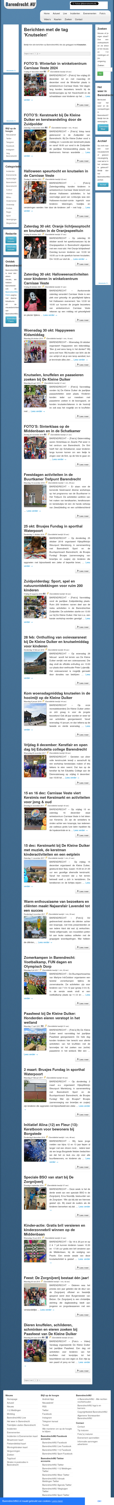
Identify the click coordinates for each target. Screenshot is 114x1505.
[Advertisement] (16, 47)
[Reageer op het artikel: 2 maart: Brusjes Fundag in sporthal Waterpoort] (44, 1077)
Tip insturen (83, 1430)
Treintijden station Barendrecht (21, 1424)
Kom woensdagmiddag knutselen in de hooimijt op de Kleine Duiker (57, 695)
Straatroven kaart (15, 1439)
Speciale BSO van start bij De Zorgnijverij (48, 1179)
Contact (78, 19)
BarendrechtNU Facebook (54, 1442)
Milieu (8, 197)
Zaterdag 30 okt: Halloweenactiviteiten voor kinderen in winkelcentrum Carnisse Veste (56, 278)
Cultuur (9, 189)
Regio (8, 212)
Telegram (10, 142)
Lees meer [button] (57, 1501)
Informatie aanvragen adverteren (87, 1443)
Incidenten (75, 13)
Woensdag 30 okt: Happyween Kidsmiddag (49, 332)
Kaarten (57, 19)
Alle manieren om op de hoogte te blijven (57, 1430)
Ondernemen (11, 201)
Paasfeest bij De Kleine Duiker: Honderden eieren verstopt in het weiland (52, 1018)
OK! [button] (99, 1501)
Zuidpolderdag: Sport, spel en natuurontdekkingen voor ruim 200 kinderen (53, 585)
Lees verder (80, 258)
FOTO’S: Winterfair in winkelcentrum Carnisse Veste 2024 (55, 65)
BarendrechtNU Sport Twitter (55, 1494)
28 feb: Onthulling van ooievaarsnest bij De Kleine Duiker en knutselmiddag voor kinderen (56, 641)
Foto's (102, 13)
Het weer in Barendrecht (18, 1421)
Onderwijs (10, 204)
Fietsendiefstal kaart (16, 1443)
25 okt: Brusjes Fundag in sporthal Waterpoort (53, 528)
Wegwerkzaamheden (11, 223)
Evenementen (89, 13)
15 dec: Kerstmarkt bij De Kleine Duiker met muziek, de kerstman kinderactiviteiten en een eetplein (57, 850)
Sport (8, 215)
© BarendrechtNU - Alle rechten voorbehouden (92, 1400)
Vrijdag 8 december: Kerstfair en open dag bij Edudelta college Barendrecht (56, 747)
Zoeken (68, 19)
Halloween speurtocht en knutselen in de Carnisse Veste (56, 173)
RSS (44, 1406)
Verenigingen (11, 219)
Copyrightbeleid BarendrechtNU (92, 1411)
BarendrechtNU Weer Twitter (55, 1474)
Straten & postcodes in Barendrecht (17, 1463)
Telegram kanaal (50, 1421)
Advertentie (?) (11, 71)
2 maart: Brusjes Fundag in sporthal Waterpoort (54, 1071)
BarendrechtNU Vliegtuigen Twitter (55, 1490)
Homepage (12, 1399)
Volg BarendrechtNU (11, 154)
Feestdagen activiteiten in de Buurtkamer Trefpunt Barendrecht (52, 476)
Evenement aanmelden (88, 1437)
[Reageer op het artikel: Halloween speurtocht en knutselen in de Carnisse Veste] (43, 179)
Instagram (10, 149)
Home (47, 13)
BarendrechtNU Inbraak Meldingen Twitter (53, 1480)
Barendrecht (11, 182)
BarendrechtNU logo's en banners (89, 1407)
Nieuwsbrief (11, 134)
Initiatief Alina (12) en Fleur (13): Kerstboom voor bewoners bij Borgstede (51, 1129)
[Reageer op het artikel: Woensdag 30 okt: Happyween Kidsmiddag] (44, 338)
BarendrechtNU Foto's (11, 320)
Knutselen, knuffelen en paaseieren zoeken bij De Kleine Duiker (54, 377)
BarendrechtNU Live (16, 1417)
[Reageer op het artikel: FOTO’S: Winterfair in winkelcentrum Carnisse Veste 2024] (48, 71)
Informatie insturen (11, 248)
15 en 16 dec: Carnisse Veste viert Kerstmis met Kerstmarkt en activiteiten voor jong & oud (57, 797)
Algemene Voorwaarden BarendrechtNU (88, 1417)
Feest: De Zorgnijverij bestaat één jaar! (56, 1277)
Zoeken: (101, 65)
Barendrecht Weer (104, 127)
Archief (103, 184)
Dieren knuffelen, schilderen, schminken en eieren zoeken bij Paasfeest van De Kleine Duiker (50, 1329)
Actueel (56, 13)
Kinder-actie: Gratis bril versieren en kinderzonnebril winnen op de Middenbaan (54, 1230)
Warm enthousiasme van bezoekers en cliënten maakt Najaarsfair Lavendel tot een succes (57, 906)
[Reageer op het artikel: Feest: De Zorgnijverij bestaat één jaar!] (41, 1281)
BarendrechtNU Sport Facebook (57, 1453)
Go (100, 73)
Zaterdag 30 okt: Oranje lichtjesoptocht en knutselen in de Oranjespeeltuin (57, 228)
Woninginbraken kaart (17, 1447)
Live (65, 13)
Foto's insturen (11, 240)
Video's (47, 19)
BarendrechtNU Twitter (53, 1464)
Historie (9, 193)
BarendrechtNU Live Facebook (56, 1446)
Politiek (9, 208)
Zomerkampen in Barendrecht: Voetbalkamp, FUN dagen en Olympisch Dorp (49, 962)
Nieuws (10, 1406)
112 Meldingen (14, 1410)
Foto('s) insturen (85, 1434)
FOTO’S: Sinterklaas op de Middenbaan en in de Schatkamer (52, 428)
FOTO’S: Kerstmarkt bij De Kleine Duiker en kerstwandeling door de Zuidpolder (52, 119)
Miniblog (11, 1413)
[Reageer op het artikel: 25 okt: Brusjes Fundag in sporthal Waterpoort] (46, 534)
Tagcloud (11, 1458)
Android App (48, 1399)
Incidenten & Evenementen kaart (22, 1436)
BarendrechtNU (11, 186)
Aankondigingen (11, 178)
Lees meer (83, 104)
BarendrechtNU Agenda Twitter (57, 1484)
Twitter (8, 138)
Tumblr (45, 1424)
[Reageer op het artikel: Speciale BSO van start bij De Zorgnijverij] (45, 1185)
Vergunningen (13, 1450)
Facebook (10, 146)
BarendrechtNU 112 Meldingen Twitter (56, 1470)
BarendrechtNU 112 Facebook (56, 1449)
